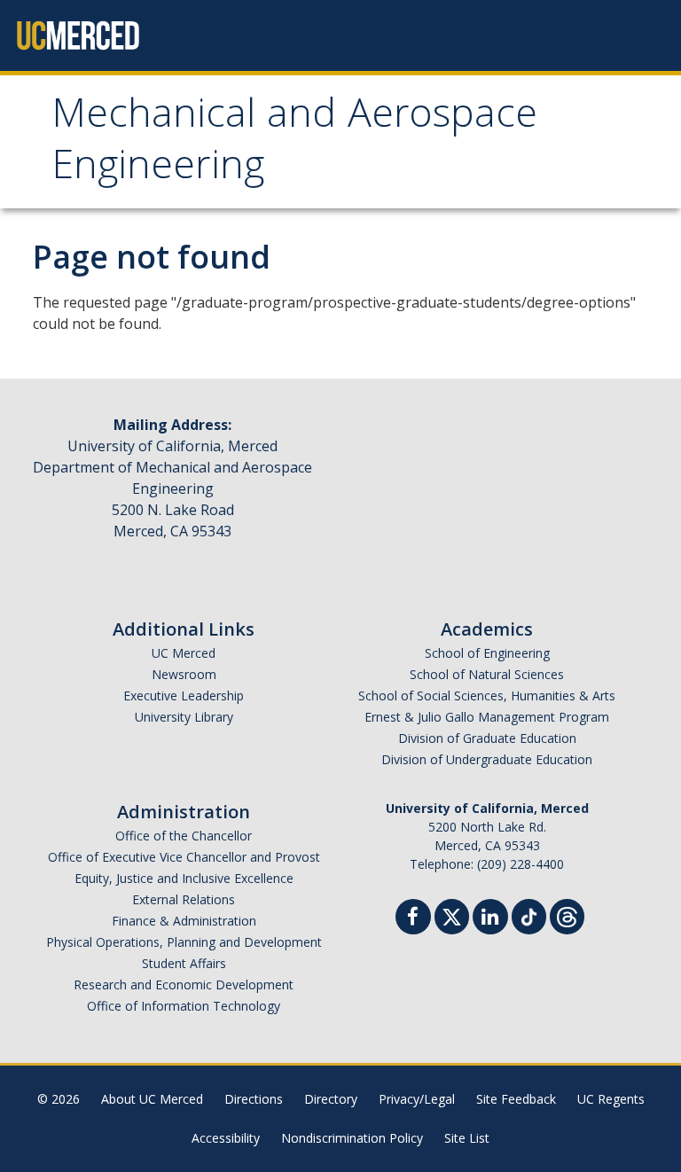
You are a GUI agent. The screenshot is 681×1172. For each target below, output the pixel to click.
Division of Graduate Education (487, 738)
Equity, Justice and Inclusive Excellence (184, 878)
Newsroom (184, 674)
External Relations (183, 899)
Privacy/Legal (417, 1098)
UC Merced (183, 653)
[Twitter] (452, 914)
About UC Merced (152, 1098)
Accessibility (226, 1137)
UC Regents (611, 1098)
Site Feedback (516, 1098)
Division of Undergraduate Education (486, 759)
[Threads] (567, 914)
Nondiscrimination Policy (352, 1137)
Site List (466, 1137)
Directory (330, 1098)
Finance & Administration (184, 920)
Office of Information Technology (183, 1005)
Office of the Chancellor (183, 835)
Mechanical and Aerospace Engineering (294, 144)
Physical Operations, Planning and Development (184, 942)
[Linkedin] (490, 918)
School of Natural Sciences (487, 674)
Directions (253, 1098)
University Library (184, 716)
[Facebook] (413, 918)
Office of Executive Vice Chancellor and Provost (184, 856)
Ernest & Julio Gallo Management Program (486, 716)
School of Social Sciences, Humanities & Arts (486, 695)
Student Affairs (184, 963)
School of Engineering (487, 653)
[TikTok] (529, 914)
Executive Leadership (183, 695)
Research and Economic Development (184, 984)
